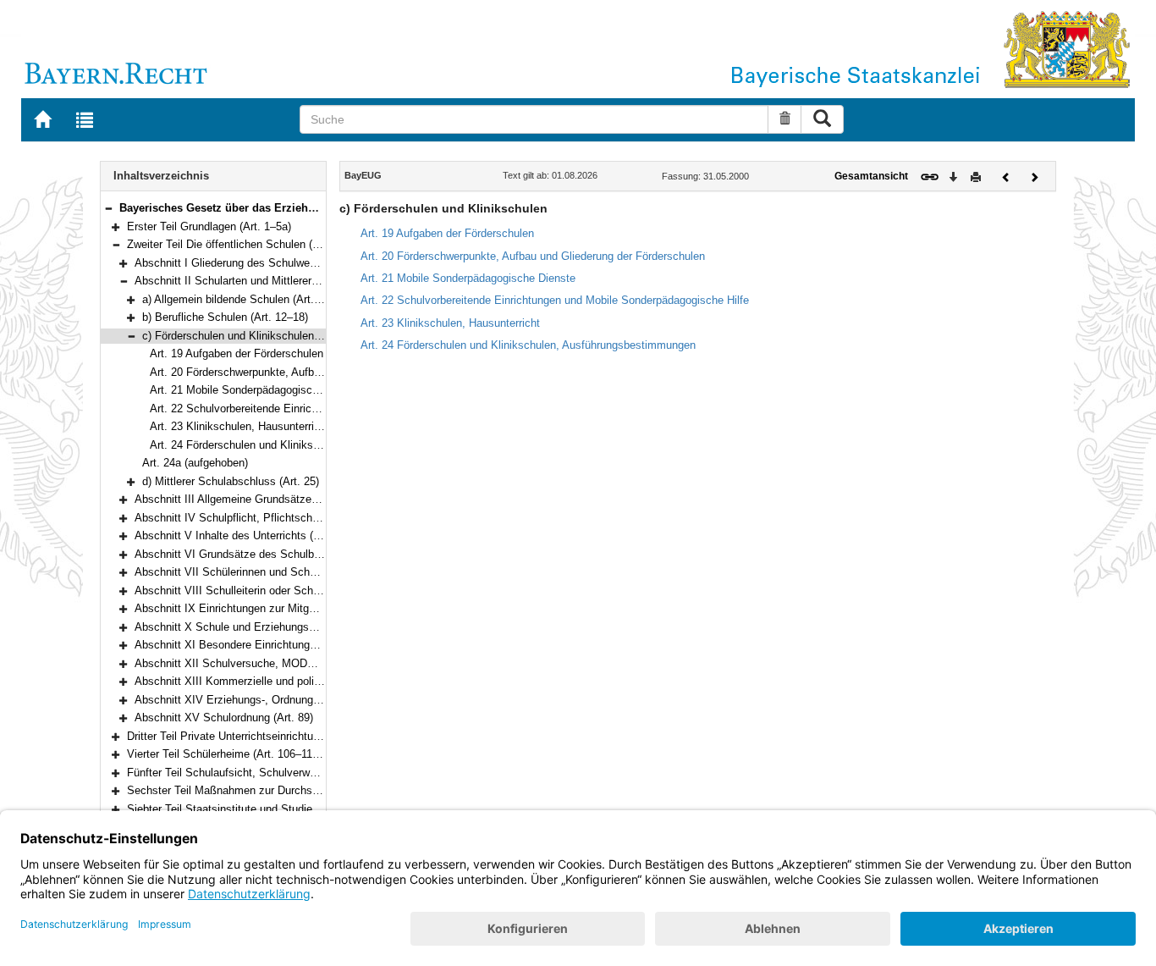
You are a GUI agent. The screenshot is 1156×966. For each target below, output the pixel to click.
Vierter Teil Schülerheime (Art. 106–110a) (227, 754)
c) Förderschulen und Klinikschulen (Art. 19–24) (258, 335)
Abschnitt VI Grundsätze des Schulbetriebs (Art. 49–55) (271, 554)
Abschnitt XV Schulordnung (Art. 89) (224, 717)
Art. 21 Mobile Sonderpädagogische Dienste (257, 390)
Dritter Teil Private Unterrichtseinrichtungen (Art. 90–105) (265, 736)
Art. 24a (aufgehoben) (195, 462)
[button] (108, 207)
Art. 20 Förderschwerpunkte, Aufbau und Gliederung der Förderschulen (322, 372)
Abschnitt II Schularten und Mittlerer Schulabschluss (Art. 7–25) (291, 280)
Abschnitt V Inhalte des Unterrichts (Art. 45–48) (251, 535)
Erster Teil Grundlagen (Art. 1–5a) (209, 226)
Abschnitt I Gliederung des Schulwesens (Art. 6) (253, 263)
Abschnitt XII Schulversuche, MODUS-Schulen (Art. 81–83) (281, 663)
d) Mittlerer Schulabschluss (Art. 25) (230, 481)
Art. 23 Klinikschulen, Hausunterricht (239, 426)
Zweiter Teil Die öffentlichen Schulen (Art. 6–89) (244, 244)
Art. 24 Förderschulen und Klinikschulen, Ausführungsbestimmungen (317, 445)
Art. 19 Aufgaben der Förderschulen (236, 353)
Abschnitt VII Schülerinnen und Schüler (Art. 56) (253, 572)
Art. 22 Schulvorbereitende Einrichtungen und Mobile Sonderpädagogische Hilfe (555, 300)
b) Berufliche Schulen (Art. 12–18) (225, 317)
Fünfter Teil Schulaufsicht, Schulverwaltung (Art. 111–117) (268, 772)
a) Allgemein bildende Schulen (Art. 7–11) (243, 299)
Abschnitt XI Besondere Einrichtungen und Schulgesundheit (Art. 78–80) (311, 644)
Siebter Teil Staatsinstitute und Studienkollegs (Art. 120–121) (276, 809)
